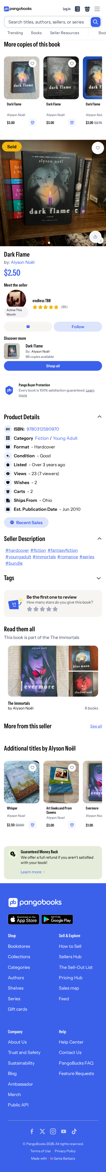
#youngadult (18, 556)
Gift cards (17, 1009)
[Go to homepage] (18, 8)
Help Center (71, 1042)
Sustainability (21, 1063)
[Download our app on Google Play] (57, 919)
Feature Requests (76, 1073)
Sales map (69, 988)
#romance (67, 556)
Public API (18, 1104)
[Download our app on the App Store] (23, 919)
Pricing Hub (71, 977)
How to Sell (70, 946)
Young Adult (65, 438)
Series (14, 998)
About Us (17, 1042)
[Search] (96, 22)
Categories (19, 967)
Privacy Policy (65, 1151)
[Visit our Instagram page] (53, 1131)
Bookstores (19, 946)
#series (86, 556)
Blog (12, 1073)
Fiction (42, 438)
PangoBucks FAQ (76, 1063)
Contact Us (70, 1052)
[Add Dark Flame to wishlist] (98, 148)
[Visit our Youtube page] (64, 1131)
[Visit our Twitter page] (42, 1131)
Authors (16, 977)
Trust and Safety (24, 1052)
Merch (14, 1094)
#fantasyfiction (63, 550)
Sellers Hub (70, 956)
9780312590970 (43, 429)
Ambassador (20, 1084)
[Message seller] (28, 327)
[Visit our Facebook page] (32, 1131)
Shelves (15, 988)
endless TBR (42, 300)
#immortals (44, 556)
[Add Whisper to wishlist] (32, 768)
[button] (53, 417)
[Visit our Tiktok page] (74, 1131)
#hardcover (17, 550)
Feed (64, 998)
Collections (19, 956)
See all (96, 726)
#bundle (14, 563)
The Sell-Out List (76, 967)
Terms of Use (40, 1151)
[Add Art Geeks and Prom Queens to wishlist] (72, 768)
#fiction (38, 550)
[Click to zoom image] (53, 193)
